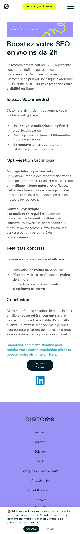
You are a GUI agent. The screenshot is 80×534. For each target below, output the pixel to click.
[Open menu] (70, 6)
